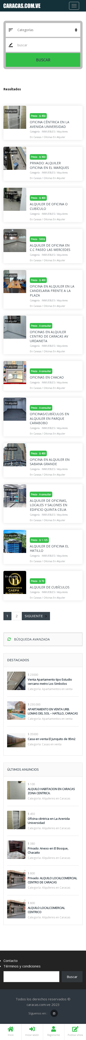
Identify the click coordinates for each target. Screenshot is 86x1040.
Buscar (43, 59)
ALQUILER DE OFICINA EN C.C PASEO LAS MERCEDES (50, 247)
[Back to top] (71, 1011)
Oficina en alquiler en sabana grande (49, 461)
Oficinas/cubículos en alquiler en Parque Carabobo (49, 418)
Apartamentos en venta (57, 689)
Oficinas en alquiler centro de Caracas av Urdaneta (49, 336)
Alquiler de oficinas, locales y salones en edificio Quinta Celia (48, 505)
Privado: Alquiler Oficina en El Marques (49, 165)
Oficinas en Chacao (47, 377)
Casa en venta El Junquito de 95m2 (51, 739)
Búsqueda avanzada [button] (31, 639)
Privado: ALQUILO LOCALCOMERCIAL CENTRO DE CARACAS (52, 880)
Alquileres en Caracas (56, 798)
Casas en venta (51, 744)
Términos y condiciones (22, 966)
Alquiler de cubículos (49, 587)
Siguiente (34, 616)
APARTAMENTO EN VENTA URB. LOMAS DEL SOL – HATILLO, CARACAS (53, 711)
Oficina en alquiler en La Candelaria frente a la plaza (52, 290)
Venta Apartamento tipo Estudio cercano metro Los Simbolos (50, 681)
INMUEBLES (48, 131)
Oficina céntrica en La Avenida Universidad (49, 124)
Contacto (10, 960)
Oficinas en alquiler (54, 137)
